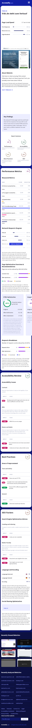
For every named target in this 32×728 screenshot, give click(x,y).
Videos (3, 708)
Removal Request (21, 711)
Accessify (7, 3)
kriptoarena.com (20, 688)
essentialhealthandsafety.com (23, 692)
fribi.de (4, 11)
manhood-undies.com (7, 703)
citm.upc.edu (4, 684)
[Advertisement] (16, 42)
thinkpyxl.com (5, 695)
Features (9, 708)
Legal (22, 708)
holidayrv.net (19, 680)
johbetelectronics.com (7, 692)
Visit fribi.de (6, 90)
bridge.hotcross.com (7, 699)
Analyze (24, 719)
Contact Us (16, 708)
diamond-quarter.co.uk (7, 677)
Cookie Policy (14, 713)
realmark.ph (19, 703)
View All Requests (16, 244)
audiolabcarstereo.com (7, 680)
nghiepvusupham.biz (21, 699)
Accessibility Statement (7, 711)
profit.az (18, 695)
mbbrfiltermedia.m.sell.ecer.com (23, 677)
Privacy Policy (5, 713)
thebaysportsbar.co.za (22, 684)
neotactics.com (5, 688)
